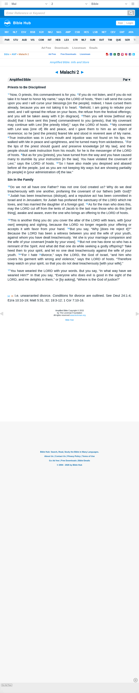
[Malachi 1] (4, 322)
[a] (40, 254)
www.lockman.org (78, 315)
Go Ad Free (7, 685)
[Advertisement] (69, 403)
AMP (14, 54)
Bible (6, 54)
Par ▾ (126, 79)
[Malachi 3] (134, 322)
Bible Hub (69, 320)
